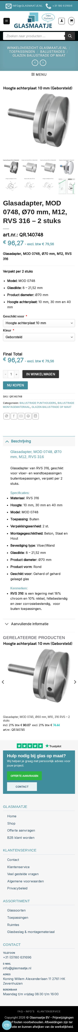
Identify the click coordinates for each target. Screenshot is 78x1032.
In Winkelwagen (40, 374)
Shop (11, 823)
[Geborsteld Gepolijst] (39, 337)
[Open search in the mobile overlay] (39, 36)
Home (11, 816)
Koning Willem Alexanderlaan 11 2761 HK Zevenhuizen (34, 981)
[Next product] (35, 63)
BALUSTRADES (52, 52)
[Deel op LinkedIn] (35, 416)
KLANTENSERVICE (49, 1011)
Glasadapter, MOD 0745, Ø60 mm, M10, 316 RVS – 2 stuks (36, 718)
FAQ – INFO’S (26, 1011)
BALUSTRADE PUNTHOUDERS (38, 402)
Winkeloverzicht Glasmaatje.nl (37, 48)
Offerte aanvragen (24, 775)
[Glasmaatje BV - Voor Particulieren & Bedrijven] (34, 20)
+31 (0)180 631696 (17, 957)
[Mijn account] (61, 21)
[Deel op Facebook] (14, 416)
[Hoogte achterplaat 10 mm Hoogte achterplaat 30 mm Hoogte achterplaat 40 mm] (39, 323)
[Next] (74, 690)
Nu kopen (15, 385)
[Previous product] (43, 63)
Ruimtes (13, 925)
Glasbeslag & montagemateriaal (31, 932)
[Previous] (3, 690)
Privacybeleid (17, 888)
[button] (6, 21)
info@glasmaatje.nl (17, 968)
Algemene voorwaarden (25, 881)
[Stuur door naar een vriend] (21, 416)
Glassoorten (16, 910)
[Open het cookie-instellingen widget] (7, 1025)
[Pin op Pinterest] (28, 416)
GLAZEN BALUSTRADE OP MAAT (39, 55)
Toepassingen (17, 918)
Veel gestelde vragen (23, 874)
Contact (22, 786)
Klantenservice (18, 867)
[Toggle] (7, 441)
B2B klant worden (20, 838)
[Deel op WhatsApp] (6, 416)
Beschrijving (21, 441)
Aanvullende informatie (29, 624)
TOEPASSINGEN (22, 52)
